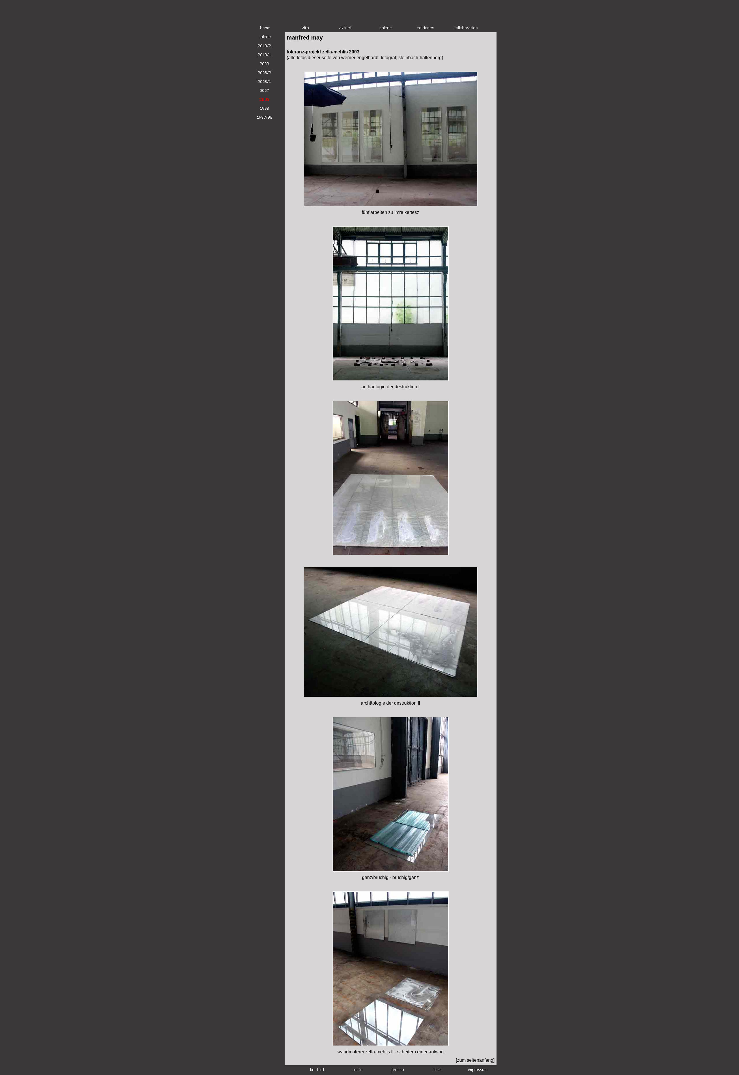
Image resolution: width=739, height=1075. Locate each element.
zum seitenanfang (475, 1060)
